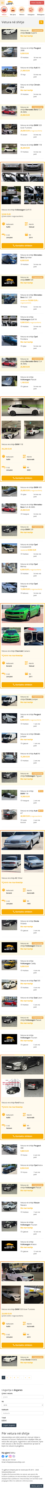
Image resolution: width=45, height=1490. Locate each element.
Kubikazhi (5, 1410)
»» (29, 1377)
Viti (3, 1401)
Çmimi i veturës (7, 1393)
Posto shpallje (36, 3)
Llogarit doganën (9, 1425)
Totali (4, 1418)
